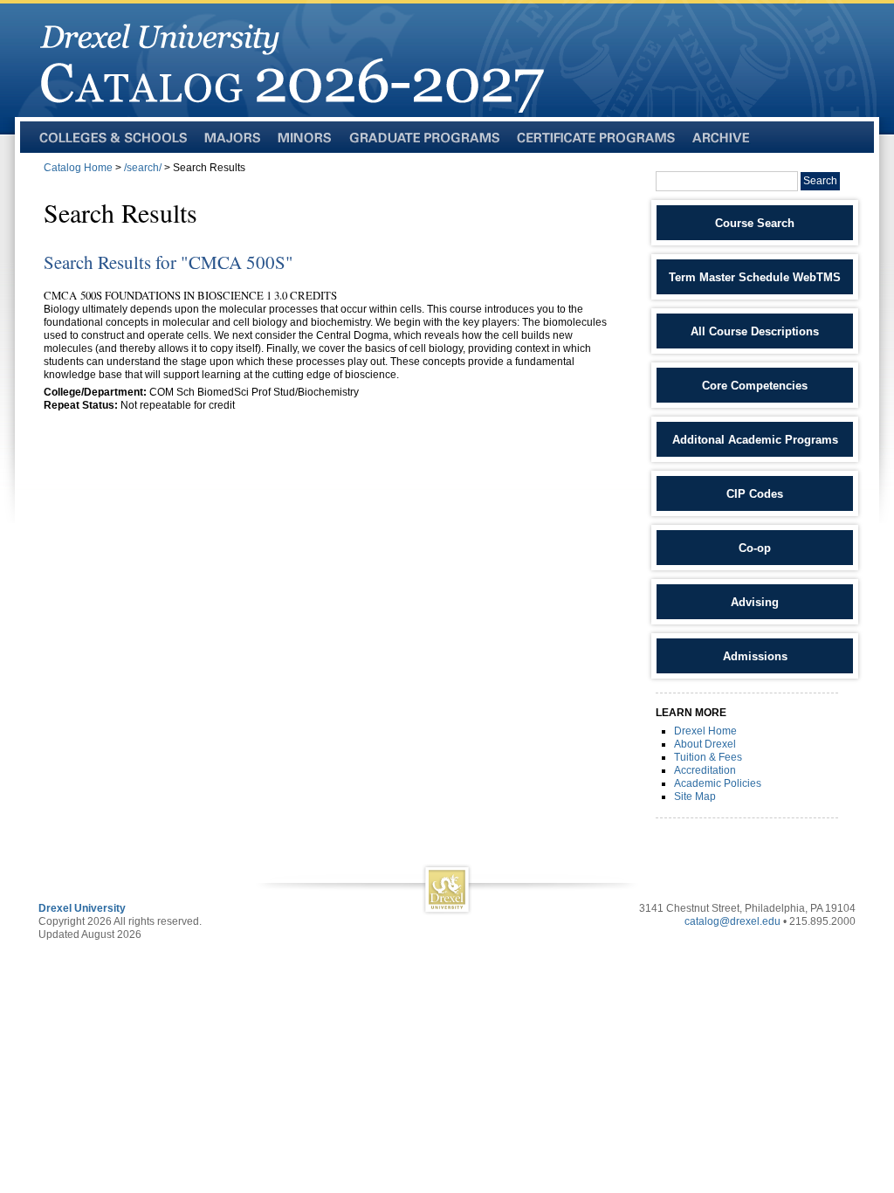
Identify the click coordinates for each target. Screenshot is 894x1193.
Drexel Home (705, 731)
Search (820, 181)
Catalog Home (78, 168)
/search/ (143, 168)
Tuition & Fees (708, 757)
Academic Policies (717, 783)
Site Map (695, 796)
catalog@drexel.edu (732, 921)
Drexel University (82, 908)
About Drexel (705, 744)
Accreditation (705, 770)
